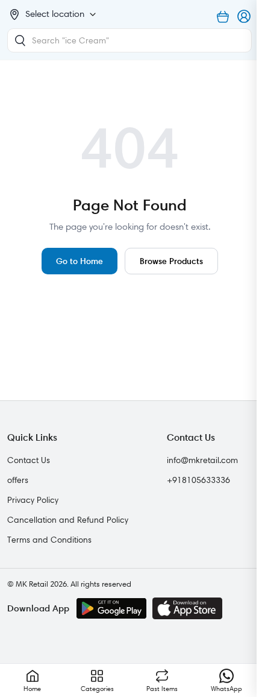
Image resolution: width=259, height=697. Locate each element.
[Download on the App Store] (187, 608)
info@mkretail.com (202, 460)
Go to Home (79, 261)
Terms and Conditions (49, 539)
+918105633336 (198, 480)
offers (17, 480)
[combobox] (129, 40)
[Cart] (223, 17)
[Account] (244, 17)
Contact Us (28, 460)
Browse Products (171, 261)
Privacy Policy (32, 499)
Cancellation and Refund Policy (67, 519)
